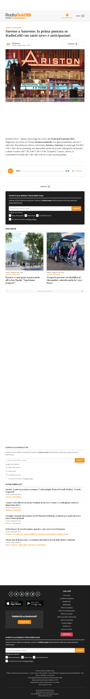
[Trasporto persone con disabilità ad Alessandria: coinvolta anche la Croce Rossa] (66, 251)
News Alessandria (17, 216)
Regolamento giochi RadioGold (69, 673)
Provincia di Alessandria (47, 534)
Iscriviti (76, 208)
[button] (10, 171)
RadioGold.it (50, 690)
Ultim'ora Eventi (66, 620)
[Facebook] (11, 594)
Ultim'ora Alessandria (66, 611)
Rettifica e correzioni (48, 675)
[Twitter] (16, 594)
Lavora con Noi (66, 629)
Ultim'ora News (67, 608)
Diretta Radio (67, 623)
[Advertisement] (45, 119)
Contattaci (67, 634)
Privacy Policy (32, 219)
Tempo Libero (22, 545)
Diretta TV (67, 626)
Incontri (14, 545)
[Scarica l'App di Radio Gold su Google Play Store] (34, 603)
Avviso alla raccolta (45, 685)
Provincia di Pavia (63, 534)
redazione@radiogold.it (52, 694)
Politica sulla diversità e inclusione (17, 673)
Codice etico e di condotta (38, 673)
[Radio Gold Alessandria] (18, 16)
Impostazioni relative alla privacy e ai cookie (45, 682)
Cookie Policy (50, 671)
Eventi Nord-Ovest (45, 216)
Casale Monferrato (30, 534)
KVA (51, 696)
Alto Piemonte (18, 534)
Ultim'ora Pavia (67, 614)
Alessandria (17, 28)
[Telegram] (32, 594)
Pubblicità (67, 601)
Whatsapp (67, 604)
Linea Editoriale (53, 673)
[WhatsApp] (38, 594)
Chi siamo (66, 595)
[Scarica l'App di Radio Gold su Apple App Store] (14, 603)
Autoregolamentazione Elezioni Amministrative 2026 (45, 678)
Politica (8, 497)
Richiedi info (24, 622)
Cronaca (8, 28)
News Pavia (31, 216)
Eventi (7, 545)
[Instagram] (27, 594)
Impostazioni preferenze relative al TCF (45, 680)
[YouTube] (22, 594)
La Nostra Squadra (67, 598)
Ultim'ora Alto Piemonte (66, 617)
